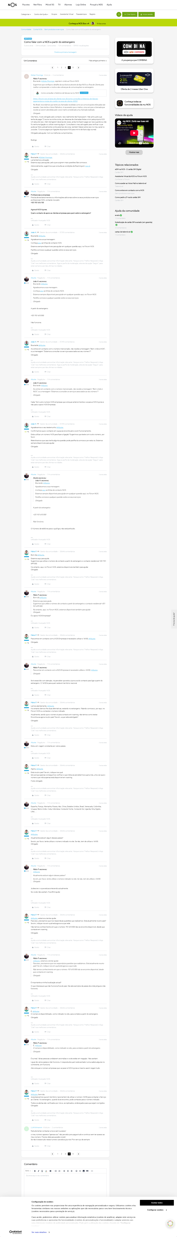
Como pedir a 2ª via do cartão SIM (128, 197)
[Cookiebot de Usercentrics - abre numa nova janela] (15, 1232)
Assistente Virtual (66, 14)
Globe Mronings (37, 75)
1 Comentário (120, 218)
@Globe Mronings (47, 81)
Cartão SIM (119, 172)
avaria (117, 215)
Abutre (33, 191)
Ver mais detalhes (39, 1232)
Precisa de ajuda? (174, 619)
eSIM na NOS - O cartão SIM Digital (128, 169)
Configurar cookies (155, 1210)
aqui (39, 243)
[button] (129, 14)
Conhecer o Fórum (122, 179)
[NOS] (12, 5)
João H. (34, 232)
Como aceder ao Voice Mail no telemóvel (130, 183)
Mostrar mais (134, 152)
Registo (92, 14)
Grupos (54, 14)
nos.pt (87, 166)
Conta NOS (37, 29)
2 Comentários (120, 228)
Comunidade (26, 29)
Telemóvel (119, 186)
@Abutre (42, 236)
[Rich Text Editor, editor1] (65, 1185)
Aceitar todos (157, 1203)
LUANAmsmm (36, 1127)
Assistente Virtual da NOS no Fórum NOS (131, 176)
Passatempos (81, 14)
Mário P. (34, 154)
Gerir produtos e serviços (54, 29)
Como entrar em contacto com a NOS (129, 190)
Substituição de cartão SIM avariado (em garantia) (133, 222)
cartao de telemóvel (122, 232)
